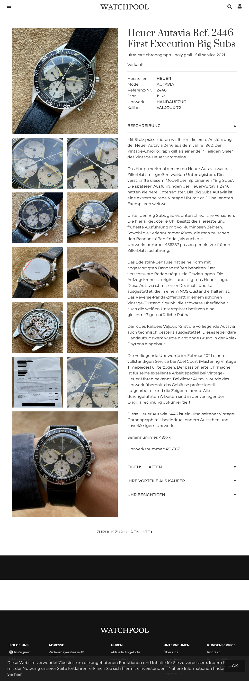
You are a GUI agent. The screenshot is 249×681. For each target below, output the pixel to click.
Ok (235, 665)
